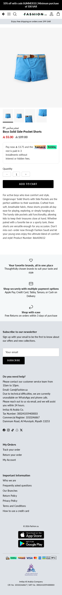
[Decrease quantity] (7, 174)
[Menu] (9, 14)
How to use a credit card (16, 510)
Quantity (7, 168)
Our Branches (10, 490)
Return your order (12, 454)
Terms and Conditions (14, 505)
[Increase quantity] (26, 174)
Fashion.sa (34, 526)
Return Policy (10, 495)
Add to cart (28, 184)
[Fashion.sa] (35, 14)
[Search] (16, 14)
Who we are (9, 480)
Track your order (11, 449)
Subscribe (13, 360)
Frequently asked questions (17, 485)
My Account (9, 459)
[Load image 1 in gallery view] (31, 68)
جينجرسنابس (12, 127)
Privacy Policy (10, 500)
